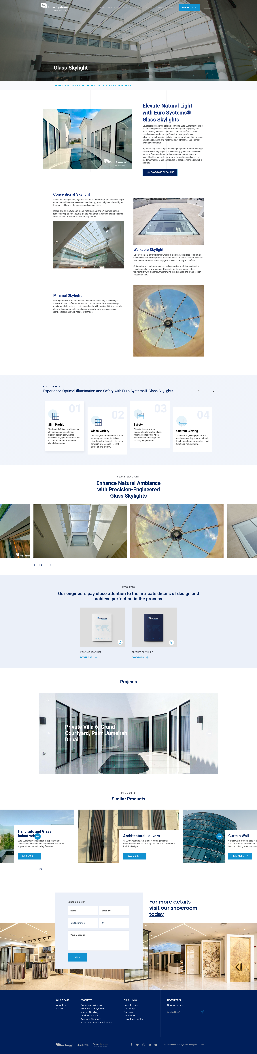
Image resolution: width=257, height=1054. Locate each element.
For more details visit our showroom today (173, 908)
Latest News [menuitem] (131, 1005)
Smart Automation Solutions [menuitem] (96, 1022)
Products (71, 85)
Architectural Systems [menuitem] (92, 1008)
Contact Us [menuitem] (130, 1015)
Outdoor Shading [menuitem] (89, 1015)
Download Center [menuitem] (133, 1019)
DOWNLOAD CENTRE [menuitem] (164, 7)
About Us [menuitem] (61, 1005)
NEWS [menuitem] (137, 7)
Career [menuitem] (60, 1008)
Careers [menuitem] (128, 1012)
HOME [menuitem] (101, 7)
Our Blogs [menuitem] (129, 1008)
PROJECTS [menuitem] (126, 7)
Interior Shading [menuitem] (89, 1012)
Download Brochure (162, 172)
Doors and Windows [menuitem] (91, 1005)
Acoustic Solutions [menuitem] (90, 1019)
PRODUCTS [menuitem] (113, 7)
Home (58, 85)
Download (86, 657)
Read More (28, 856)
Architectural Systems (98, 85)
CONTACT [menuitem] (148, 7)
